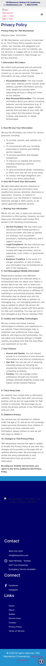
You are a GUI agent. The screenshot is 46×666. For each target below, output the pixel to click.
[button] (42, 14)
